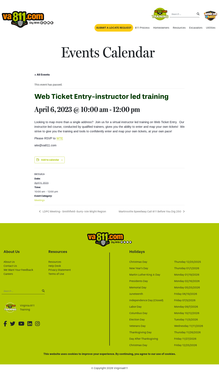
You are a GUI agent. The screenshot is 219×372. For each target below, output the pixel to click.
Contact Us (10, 266)
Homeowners (161, 27)
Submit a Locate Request (113, 27)
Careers (8, 274)
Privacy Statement (59, 270)
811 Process (142, 27)
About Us (9, 262)
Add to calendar (50, 159)
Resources (179, 27)
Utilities (210, 27)
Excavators (195, 27)
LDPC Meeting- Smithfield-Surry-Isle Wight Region (74, 211)
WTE (59, 138)
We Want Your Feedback (18, 270)
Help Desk (54, 266)
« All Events (42, 74)
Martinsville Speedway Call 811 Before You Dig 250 (150, 211)
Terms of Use (56, 274)
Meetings (39, 200)
